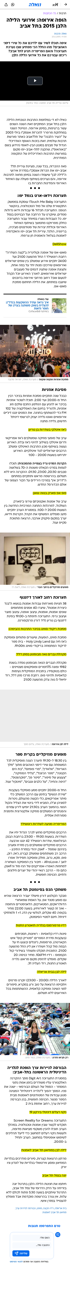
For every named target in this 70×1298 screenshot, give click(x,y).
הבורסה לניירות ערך (26, 1208)
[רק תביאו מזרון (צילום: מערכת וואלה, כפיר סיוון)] (35, 1032)
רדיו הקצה (48, 1208)
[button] (55, 4)
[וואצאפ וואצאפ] (12, 4)
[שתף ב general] (6, 4)
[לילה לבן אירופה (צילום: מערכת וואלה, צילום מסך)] (35, 719)
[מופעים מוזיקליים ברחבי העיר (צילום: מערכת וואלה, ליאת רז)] (35, 562)
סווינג (39, 1208)
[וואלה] (35, 4)
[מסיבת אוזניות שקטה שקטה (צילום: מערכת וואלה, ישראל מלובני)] (35, 354)
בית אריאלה (60, 1208)
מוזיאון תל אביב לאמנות (54, 1212)
